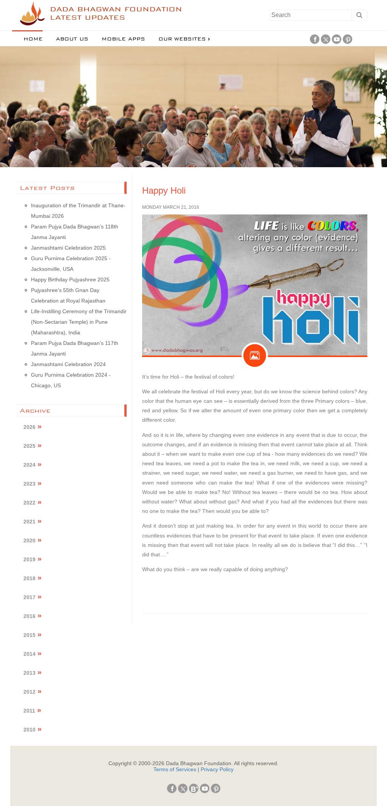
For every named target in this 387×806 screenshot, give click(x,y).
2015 (29, 635)
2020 (29, 540)
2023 (29, 484)
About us (72, 39)
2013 (29, 673)
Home (33, 39)
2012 (29, 692)
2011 (29, 711)
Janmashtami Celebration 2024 (68, 364)
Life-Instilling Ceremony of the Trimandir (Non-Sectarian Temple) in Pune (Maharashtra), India (79, 321)
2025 (29, 446)
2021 (29, 522)
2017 (29, 597)
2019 (29, 559)
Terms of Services (174, 769)
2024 (29, 465)
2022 (29, 503)
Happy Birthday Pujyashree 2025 (70, 279)
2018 (29, 578)
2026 (29, 427)
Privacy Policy (217, 769)
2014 (29, 654)
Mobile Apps (123, 39)
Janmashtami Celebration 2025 (68, 248)
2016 (29, 616)
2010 (29, 730)
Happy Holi (164, 190)
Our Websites (182, 39)
